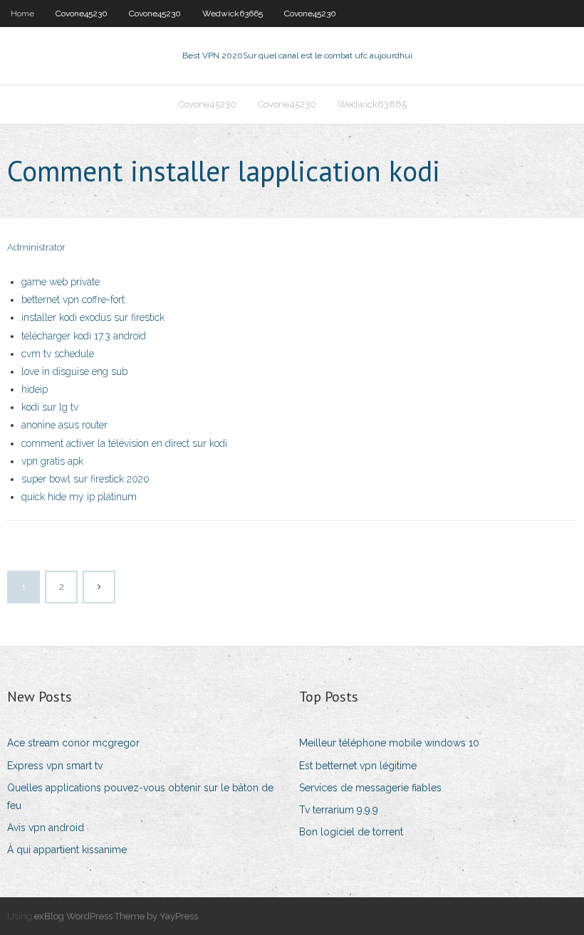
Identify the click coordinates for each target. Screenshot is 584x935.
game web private (60, 281)
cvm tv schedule (57, 353)
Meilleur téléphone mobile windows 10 (389, 743)
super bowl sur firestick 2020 (85, 479)
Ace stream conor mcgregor (73, 743)
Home (22, 14)
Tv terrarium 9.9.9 (338, 809)
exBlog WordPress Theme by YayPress (116, 916)
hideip (34, 389)
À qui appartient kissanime (67, 849)
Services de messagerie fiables (370, 787)
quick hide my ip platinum (79, 496)
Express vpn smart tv (55, 765)
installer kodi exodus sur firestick (93, 317)
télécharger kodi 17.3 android (83, 336)
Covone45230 (82, 14)
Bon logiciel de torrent (351, 832)
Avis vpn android (45, 827)
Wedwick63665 (232, 14)
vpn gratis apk (52, 461)
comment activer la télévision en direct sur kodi (124, 443)
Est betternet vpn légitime (358, 765)
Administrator (36, 247)
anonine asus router (64, 424)
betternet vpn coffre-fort (73, 299)
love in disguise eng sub (74, 371)
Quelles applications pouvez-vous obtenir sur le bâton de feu (140, 796)
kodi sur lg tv (49, 407)
